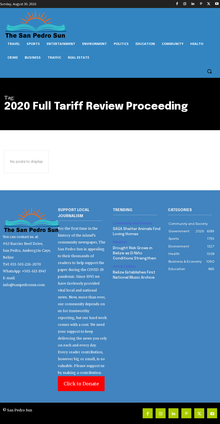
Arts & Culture (124, 266)
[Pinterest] (201, 4)
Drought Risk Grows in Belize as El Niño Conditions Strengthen (134, 253)
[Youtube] (216, 4)
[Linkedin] (193, 4)
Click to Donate (81, 384)
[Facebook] (177, 4)
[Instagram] (185, 4)
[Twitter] (208, 4)
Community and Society (132, 223)
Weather (120, 242)
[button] (209, 71)
